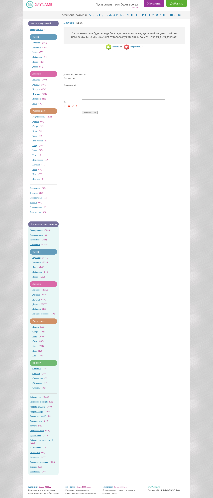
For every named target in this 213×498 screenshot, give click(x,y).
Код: (66, 102)
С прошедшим (36, 207)
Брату (34, 145)
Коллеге (33, 202)
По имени (70, 487)
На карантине (35, 448)
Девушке (36, 295)
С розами (36, 373)
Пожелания (34, 457)
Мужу (35, 52)
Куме (34, 174)
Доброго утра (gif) (37, 406)
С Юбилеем (35, 244)
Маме (34, 150)
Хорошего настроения (39, 462)
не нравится (135, 47)
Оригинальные (36, 198)
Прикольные (35, 188)
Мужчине (36, 43)
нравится (115, 47)
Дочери (35, 121)
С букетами (37, 383)
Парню (35, 62)
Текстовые (108, 487)
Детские (33, 467)
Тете (34, 155)
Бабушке (36, 165)
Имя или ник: (70, 78)
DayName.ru (154, 487)
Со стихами (35, 452)
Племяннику (37, 160)
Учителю (34, 193)
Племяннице (37, 141)
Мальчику (36, 47)
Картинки (33, 487)
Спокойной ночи (37, 430)
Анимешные (35, 472)
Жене (34, 103)
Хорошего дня (36, 421)
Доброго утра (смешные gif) (41, 440)
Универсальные (36, 29)
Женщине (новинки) (40, 314)
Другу (35, 67)
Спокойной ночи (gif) (39, 402)
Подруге (36, 89)
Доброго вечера (36, 411)
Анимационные (36, 235)
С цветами (36, 369)
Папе (34, 169)
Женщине (36, 80)
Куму (34, 131)
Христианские (36, 212)
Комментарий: (70, 85)
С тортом (36, 388)
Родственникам (38, 117)
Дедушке (36, 179)
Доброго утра (35, 397)
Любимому (37, 57)
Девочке (35, 84)
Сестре (35, 126)
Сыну (34, 136)
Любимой (36, 99)
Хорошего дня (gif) (38, 416)
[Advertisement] (124, 61)
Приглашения (35, 435)
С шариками (37, 378)
